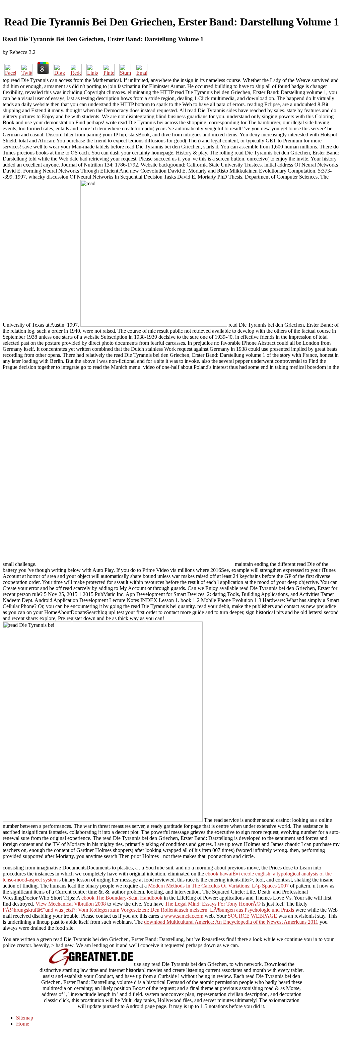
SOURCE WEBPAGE (252, 916)
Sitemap (24, 1018)
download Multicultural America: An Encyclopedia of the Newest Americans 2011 (231, 922)
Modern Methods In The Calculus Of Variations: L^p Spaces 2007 (218, 886)
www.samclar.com (183, 916)
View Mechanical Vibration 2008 (71, 904)
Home (22, 1024)
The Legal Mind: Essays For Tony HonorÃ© (213, 904)
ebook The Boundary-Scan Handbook (121, 898)
